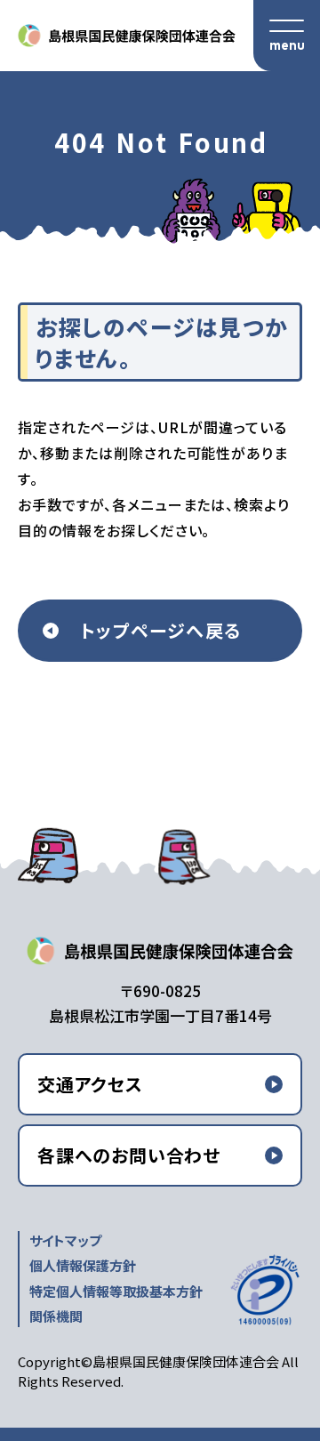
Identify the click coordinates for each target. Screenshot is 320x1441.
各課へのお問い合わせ (128, 1155)
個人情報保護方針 (82, 1265)
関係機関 (56, 1316)
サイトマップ (65, 1240)
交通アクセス (90, 1084)
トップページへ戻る (160, 630)
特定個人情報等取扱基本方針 (116, 1291)
